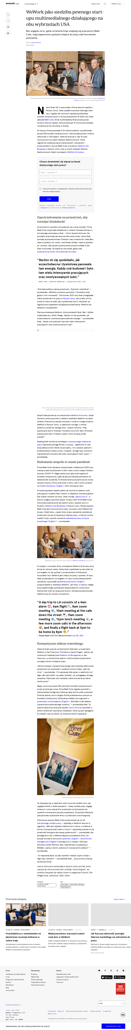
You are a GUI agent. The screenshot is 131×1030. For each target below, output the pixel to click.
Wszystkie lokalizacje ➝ (13, 1005)
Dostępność (107, 1011)
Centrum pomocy (62, 979)
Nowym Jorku (69, 298)
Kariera (8, 982)
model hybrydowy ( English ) (52, 486)
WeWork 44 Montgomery (71, 655)
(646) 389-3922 (12, 1010)
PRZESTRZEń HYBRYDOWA (77, 884)
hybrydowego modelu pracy (49, 823)
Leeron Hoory (36, 42)
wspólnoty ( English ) (70, 838)
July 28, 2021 (77, 635)
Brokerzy (34, 974)
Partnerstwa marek (37, 985)
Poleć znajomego (37, 979)
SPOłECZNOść (64, 884)
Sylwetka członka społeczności (43, 885)
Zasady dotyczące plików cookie (76, 1011)
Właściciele (35, 977)
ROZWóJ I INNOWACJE (98, 930)
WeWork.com (116, 4)
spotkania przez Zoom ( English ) (71, 581)
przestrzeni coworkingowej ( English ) (53, 701)
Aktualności (10, 985)
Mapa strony (52, 1014)
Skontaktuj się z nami (113, 1026)
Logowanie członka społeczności (67, 977)
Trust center (10, 990)
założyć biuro (81, 496)
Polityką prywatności (68, 208)
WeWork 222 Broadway (55, 506)
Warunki (60, 1011)
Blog (7, 988)
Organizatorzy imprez (38, 982)
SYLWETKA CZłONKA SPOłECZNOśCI (18, 930)
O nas (8, 977)
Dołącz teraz (95, 4)
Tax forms (59, 982)
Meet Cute (49, 120)
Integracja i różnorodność (15, 979)
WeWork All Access (75, 152)
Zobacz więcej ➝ (119, 899)
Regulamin (44, 208)
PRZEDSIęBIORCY (65, 887)
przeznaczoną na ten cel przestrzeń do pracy (56, 252)
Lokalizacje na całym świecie (15, 974)
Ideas (17, 4)
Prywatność (52, 1011)
